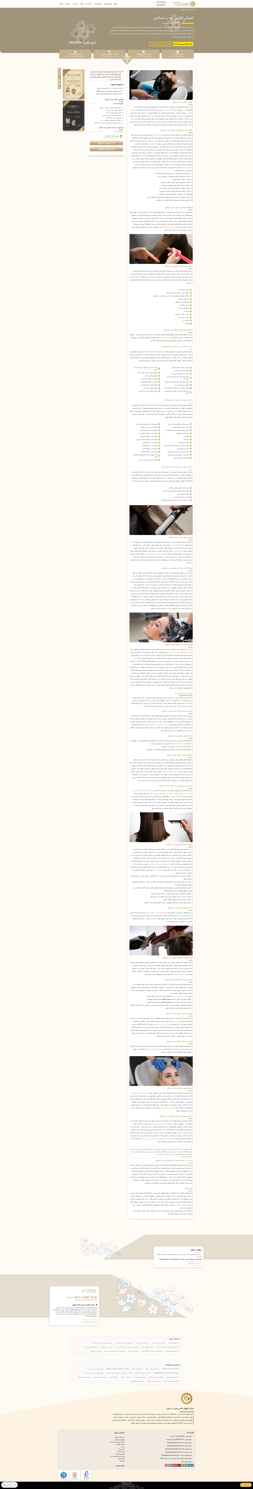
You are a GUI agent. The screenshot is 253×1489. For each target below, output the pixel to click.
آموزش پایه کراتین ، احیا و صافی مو (156, 913)
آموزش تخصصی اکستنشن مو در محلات (102, 1343)
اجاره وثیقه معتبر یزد (139, 1377)
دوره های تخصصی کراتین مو (152, 554)
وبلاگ (61, 4)
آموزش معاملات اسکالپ (112, 1373)
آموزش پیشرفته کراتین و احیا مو (173, 794)
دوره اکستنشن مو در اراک (142, 1343)
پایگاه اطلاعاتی (120, 1444)
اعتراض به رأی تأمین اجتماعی (155, 1377)
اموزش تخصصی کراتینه (168, 1139)
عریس (184, 110)
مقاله (147, 1199)
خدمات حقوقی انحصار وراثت (171, 1381)
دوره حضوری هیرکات (173, 1343)
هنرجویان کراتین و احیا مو (154, 1049)
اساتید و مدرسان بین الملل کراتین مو (157, 725)
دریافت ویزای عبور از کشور (154, 1381)
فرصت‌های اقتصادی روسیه (100, 1377)
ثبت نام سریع (245, 1485)
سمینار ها (89, 4)
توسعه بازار (121, 1459)
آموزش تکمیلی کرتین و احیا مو (151, 1139)
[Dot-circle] (166, 1465)
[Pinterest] (176, 1465)
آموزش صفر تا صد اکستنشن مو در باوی (114, 1351)
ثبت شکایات (121, 1452)
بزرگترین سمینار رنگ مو (106, 1347)
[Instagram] (179, 1465)
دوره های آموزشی (119, 1437)
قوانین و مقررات (120, 1454)
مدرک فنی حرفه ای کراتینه (170, 772)
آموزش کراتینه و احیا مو (179, 744)
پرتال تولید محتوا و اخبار (117, 1456)
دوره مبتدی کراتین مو (148, 791)
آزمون (81, 4)
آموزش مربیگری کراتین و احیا (159, 1124)
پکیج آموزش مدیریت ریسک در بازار (94, 1373)
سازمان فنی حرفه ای (175, 652)
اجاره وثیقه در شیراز (137, 1369)
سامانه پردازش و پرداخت (117, 1442)
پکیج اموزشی (108, 4)
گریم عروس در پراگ (133, 1351)
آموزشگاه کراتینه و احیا (177, 545)
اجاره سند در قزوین (127, 1373)
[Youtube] (172, 1465)
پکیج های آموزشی (119, 1440)
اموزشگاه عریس (165, 338)
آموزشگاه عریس (157, 135)
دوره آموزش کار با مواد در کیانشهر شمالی (152, 1351)
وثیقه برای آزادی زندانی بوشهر (95, 1369)
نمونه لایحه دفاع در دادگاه (152, 1369)
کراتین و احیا (169, 867)
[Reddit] (182, 1465)
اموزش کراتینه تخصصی (168, 1108)
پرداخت (75, 4)
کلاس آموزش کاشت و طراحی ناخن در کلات (167, 1347)
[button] (59, 69)
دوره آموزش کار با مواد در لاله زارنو (124, 1343)
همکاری (67, 4)
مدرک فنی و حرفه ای (169, 227)
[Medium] (185, 1465)
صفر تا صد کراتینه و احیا (180, 996)
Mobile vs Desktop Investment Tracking (117, 1369)
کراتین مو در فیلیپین (96, 1351)
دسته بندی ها (120, 1466)
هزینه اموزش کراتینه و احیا (180, 974)
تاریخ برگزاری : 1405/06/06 (82, 42)
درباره (123, 1447)
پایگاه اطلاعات (160, 1202)
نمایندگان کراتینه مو (181, 1205)
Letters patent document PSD (170, 1369)
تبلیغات (122, 1461)
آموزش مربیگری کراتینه (155, 794)
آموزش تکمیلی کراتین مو (142, 1093)
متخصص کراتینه (187, 168)
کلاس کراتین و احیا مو (161, 1024)
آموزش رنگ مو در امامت (158, 1343)
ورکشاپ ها (98, 4)
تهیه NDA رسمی (114, 1377)
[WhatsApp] (9, 1485)
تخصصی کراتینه (175, 1021)
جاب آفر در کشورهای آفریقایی (143, 1373)
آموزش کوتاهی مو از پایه (90, 1347)
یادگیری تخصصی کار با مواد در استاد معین (127, 1347)
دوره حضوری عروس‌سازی (172, 1351)
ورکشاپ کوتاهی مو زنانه (147, 1347)
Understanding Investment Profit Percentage (166, 1373)
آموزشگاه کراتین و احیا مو (170, 110)
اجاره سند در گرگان (126, 1377)
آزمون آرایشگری (164, 864)
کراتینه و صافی (152, 144)
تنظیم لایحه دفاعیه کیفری (137, 1381)
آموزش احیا (188, 649)
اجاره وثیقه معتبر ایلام (84, 1377)
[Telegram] (15, 1485)
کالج (115, 4)
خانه (193, 9)
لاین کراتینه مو (153, 864)
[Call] (4, 1485)
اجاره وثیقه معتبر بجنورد (172, 1377)
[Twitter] (169, 1465)
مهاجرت (169, 609)
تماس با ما (121, 1449)
